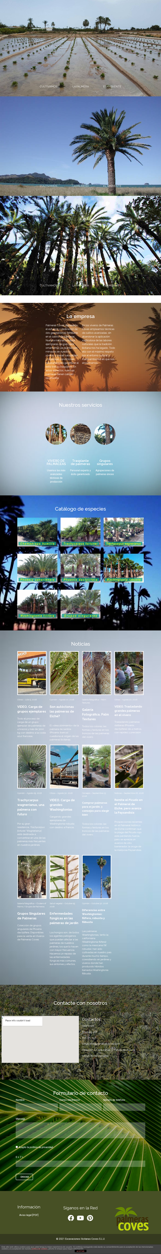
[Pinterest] (90, 1218)
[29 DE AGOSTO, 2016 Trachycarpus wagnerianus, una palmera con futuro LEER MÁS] (32, 767)
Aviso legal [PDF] (28, 1215)
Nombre (20, 1100)
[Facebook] (71, 1218)
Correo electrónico (69, 1100)
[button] (80, 297)
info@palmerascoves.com (104, 1043)
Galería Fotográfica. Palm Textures (95, 714)
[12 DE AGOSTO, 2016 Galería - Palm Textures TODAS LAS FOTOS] (96, 673)
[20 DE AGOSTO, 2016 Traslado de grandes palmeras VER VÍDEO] (129, 673)
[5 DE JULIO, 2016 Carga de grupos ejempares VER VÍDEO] (32, 673)
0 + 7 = (19, 1157)
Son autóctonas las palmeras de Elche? (62, 711)
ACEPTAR (80, 1251)
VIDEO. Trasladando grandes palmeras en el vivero (128, 711)
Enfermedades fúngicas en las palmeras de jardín (64, 918)
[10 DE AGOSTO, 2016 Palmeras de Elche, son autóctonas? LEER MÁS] (64, 673)
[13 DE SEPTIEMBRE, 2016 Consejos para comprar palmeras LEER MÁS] (96, 767)
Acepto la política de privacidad (36, 1147)
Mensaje (20, 1119)
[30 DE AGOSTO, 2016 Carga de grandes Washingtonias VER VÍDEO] (64, 767)
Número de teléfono (114, 1100)
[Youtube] (80, 1218)
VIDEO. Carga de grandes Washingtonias (62, 804)
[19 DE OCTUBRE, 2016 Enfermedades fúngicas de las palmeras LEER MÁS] (64, 877)
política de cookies (39, 1249)
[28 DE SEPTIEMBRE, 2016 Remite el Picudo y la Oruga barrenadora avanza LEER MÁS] (129, 767)
